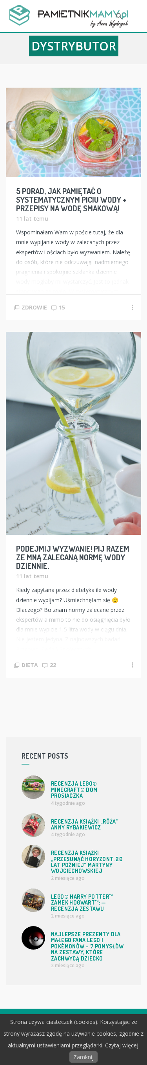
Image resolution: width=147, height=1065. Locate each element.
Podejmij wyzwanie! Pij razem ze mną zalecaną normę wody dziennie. (72, 557)
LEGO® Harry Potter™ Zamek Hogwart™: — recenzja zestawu (82, 902)
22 (53, 665)
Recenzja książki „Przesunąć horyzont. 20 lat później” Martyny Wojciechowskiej (86, 861)
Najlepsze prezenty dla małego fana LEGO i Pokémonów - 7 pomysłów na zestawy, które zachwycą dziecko (87, 946)
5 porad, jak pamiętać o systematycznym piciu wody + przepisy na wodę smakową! (71, 199)
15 (62, 307)
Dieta (30, 665)
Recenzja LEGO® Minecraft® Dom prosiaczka (74, 789)
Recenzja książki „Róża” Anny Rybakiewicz (84, 824)
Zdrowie (34, 307)
